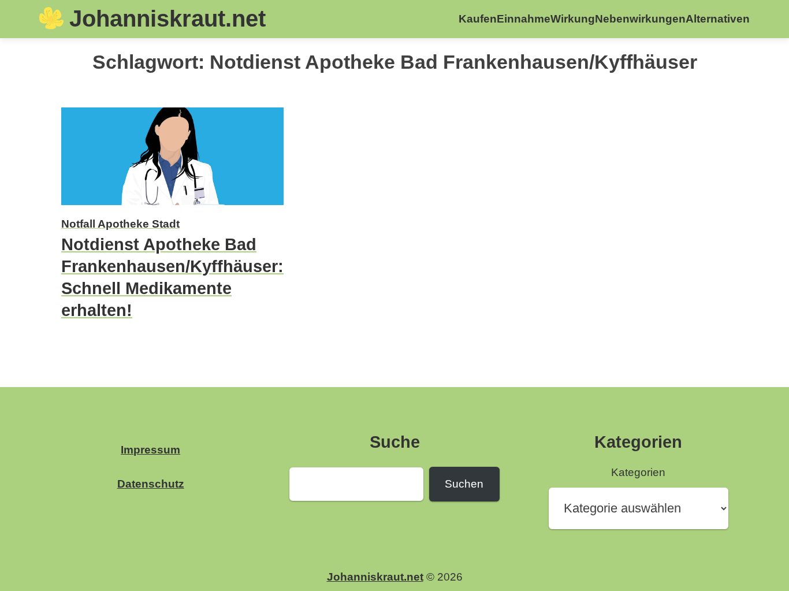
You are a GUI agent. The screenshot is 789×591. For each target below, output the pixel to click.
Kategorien (638, 472)
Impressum (150, 450)
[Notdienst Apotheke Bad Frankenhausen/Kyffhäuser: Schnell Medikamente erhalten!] (172, 206)
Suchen (464, 484)
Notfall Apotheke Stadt (120, 224)
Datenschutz (150, 484)
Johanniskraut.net (167, 18)
